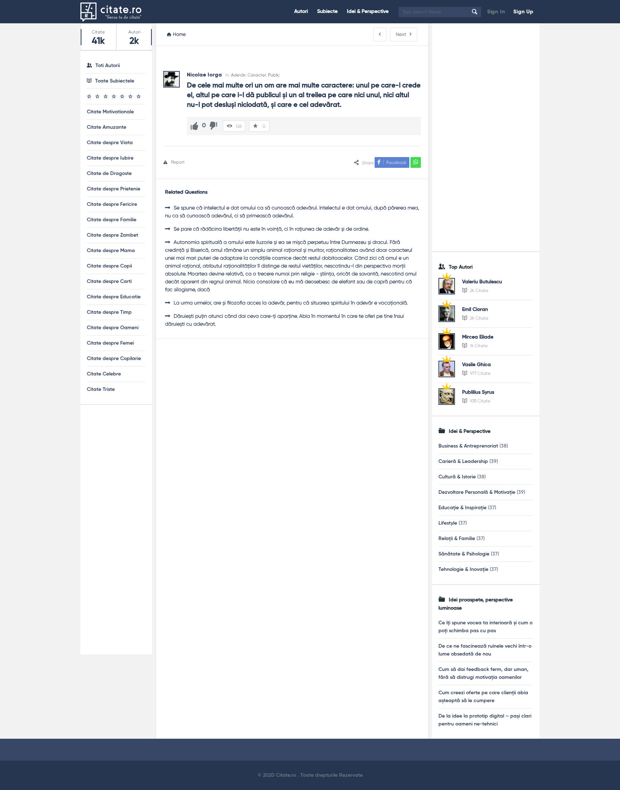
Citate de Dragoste (109, 173)
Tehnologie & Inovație (463, 569)
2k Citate (478, 290)
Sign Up (523, 11)
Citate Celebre (104, 374)
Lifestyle (447, 523)
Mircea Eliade (477, 337)
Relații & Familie (456, 538)
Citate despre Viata (110, 142)
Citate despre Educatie (114, 296)
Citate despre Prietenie (113, 188)
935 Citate (479, 400)
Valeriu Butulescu (482, 281)
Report (178, 162)
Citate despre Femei (110, 343)
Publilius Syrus (478, 392)
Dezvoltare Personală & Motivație (476, 492)
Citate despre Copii (109, 266)
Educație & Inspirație (462, 507)
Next (401, 34)
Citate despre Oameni (112, 327)
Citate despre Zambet (112, 235)
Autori (301, 11)
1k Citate (478, 345)
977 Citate (479, 373)
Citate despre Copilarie (114, 358)
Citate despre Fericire (112, 204)
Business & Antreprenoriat (468, 446)
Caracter (257, 74)
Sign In (496, 11)
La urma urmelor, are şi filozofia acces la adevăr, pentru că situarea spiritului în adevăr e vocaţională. (291, 303)
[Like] (194, 125)
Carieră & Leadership (463, 461)
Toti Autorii (107, 65)
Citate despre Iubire (110, 158)
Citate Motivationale (110, 111)
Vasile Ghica (476, 364)
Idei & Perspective (368, 11)
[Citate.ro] (116, 11)
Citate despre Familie (111, 219)
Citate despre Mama (111, 250)
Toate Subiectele (114, 81)
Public (274, 74)
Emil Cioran (475, 309)
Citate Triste (101, 389)
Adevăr (238, 74)
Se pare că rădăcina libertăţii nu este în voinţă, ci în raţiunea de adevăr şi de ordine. (271, 229)
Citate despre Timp (109, 312)
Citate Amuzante (106, 127)
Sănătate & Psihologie (463, 554)
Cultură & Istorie (457, 476)
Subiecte (327, 11)
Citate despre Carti (109, 281)
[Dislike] (213, 125)
